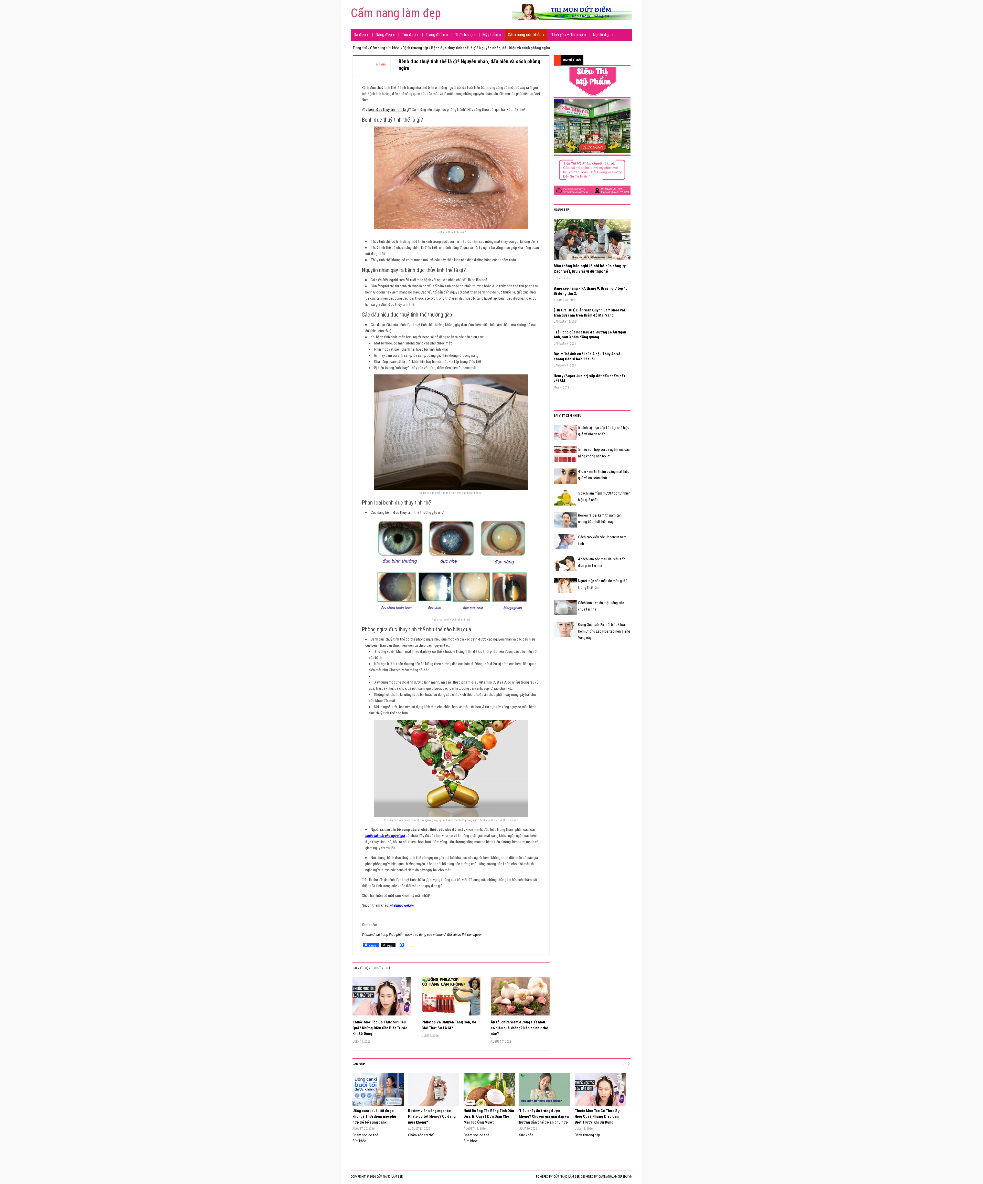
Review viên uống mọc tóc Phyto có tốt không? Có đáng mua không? (432, 1116)
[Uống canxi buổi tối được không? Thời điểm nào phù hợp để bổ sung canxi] (377, 1089)
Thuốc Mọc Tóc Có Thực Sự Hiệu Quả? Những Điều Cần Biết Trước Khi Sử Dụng (379, 1028)
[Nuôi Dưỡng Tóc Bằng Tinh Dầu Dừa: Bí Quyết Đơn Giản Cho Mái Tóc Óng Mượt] (489, 1089)
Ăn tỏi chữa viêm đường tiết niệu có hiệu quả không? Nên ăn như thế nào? (519, 1028)
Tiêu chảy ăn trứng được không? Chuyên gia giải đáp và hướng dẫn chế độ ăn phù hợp (544, 1116)
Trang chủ (359, 48)
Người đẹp (603, 34)
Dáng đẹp (385, 34)
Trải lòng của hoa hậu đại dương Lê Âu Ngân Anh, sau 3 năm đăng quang (590, 335)
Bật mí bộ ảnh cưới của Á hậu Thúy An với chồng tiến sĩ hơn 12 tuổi (588, 356)
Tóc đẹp (410, 34)
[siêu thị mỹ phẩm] (592, 131)
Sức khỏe (359, 1141)
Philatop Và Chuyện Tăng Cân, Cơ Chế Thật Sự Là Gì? (449, 1025)
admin (383, 64)
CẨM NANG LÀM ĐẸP (566, 1176)
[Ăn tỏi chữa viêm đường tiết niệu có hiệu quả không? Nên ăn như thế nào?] (520, 998)
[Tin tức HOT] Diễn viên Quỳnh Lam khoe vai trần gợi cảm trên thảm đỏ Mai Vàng (589, 313)
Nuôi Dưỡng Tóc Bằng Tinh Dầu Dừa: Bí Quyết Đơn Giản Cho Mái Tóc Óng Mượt (489, 1116)
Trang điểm (436, 34)
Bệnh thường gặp (415, 48)
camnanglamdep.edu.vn (615, 1176)
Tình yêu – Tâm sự (568, 34)
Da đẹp (361, 34)
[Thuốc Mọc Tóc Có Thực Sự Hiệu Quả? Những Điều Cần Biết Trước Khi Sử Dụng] (381, 998)
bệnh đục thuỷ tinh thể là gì (388, 109)
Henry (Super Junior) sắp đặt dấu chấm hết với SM (589, 378)
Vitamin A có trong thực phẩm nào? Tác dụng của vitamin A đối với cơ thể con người (422, 934)
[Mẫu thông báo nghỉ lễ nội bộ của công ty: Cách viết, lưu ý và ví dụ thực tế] (592, 241)
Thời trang (465, 34)
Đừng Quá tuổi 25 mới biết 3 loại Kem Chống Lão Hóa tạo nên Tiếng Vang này (604, 631)
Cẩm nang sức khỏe (526, 34)
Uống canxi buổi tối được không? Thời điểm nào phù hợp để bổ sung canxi (374, 1116)
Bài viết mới (572, 60)
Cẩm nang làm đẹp (396, 13)
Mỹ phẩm (491, 34)
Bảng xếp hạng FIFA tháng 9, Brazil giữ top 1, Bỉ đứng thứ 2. (590, 291)
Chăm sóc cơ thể (365, 1135)
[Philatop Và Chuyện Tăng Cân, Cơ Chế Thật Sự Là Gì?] (451, 998)
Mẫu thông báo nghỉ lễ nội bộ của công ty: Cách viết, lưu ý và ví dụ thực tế (590, 269)
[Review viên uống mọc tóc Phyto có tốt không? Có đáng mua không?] (433, 1089)
